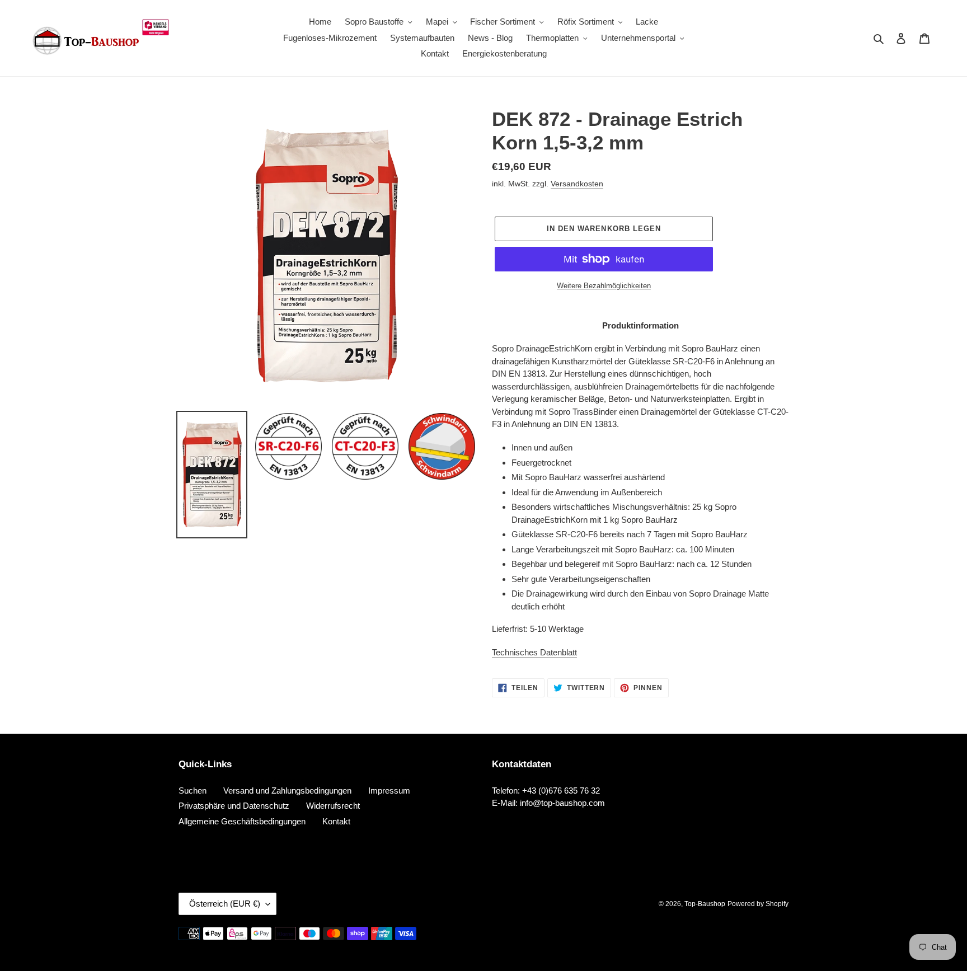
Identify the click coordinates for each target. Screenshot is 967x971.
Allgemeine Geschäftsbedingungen (242, 821)
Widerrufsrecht (333, 805)
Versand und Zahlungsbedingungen (287, 790)
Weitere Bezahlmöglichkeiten (604, 286)
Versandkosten (577, 183)
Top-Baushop (704, 904)
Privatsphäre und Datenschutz (234, 805)
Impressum (389, 790)
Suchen (192, 790)
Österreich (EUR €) (224, 903)
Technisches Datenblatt (534, 652)
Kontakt (336, 821)
